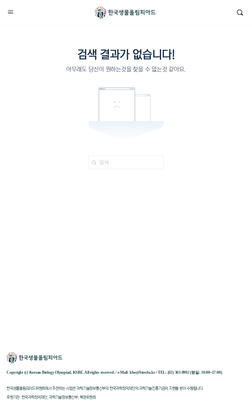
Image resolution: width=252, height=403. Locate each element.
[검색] (240, 12)
